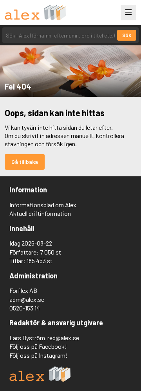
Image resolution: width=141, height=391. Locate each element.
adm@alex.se (26, 299)
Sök (126, 35)
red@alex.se (63, 337)
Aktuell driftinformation (40, 213)
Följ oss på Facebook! (38, 346)
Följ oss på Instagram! (38, 355)
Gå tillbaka (24, 161)
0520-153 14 (24, 308)
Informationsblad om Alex (42, 204)
